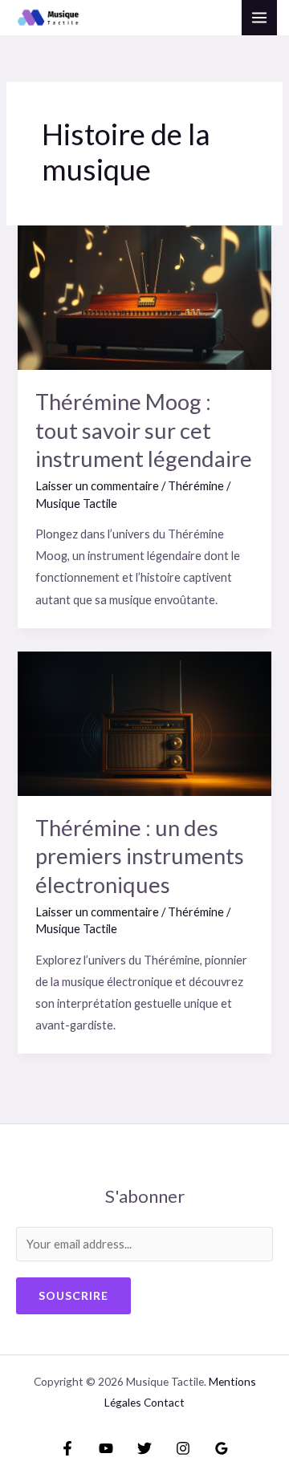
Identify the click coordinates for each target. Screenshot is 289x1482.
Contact (164, 1402)
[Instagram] (183, 1448)
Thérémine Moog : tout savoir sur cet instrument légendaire (143, 430)
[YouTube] (106, 1448)
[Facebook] (67, 1448)
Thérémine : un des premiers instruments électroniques (139, 856)
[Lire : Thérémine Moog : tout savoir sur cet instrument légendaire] (144, 296)
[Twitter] (144, 1448)
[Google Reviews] (221, 1448)
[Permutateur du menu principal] (259, 17)
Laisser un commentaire (97, 486)
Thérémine (196, 486)
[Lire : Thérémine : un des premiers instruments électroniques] (144, 722)
